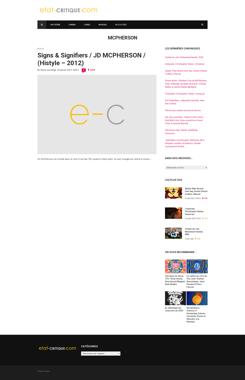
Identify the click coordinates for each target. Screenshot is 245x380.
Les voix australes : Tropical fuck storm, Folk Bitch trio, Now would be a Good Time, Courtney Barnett (184, 120)
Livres (87, 25)
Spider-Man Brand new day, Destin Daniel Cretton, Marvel (196, 191)
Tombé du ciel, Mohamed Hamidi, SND (184, 57)
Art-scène (55, 25)
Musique (103, 25)
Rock (40, 49)
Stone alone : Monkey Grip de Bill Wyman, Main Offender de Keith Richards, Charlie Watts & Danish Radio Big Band (186, 83)
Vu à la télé (120, 25)
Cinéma (72, 25)
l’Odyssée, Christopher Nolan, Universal (185, 94)
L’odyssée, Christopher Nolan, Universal (184, 64)
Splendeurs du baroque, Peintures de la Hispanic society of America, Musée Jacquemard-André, (184, 143)
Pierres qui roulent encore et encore (183, 110)
